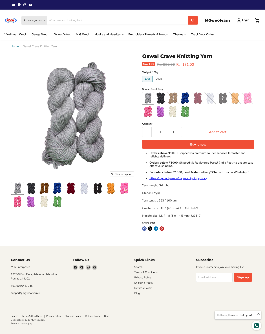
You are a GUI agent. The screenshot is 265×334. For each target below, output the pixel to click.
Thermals (179, 34)
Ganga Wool (40, 34)
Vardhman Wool (15, 34)
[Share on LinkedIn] (156, 228)
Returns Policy (143, 288)
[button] (244, 20)
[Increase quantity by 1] (173, 132)
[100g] (148, 83)
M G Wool (82, 34)
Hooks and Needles (108, 34)
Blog (137, 293)
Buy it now (198, 144)
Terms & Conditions (146, 272)
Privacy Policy (142, 277)
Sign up (243, 277)
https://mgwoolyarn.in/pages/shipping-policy (178, 178)
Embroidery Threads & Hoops (148, 34)
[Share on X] (150, 228)
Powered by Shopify (21, 323)
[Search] (193, 20)
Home (15, 46)
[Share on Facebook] (144, 228)
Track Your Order (202, 34)
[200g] (159, 83)
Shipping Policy (143, 283)
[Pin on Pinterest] (162, 228)
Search (138, 267)
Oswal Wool (62, 34)
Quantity (147, 123)
